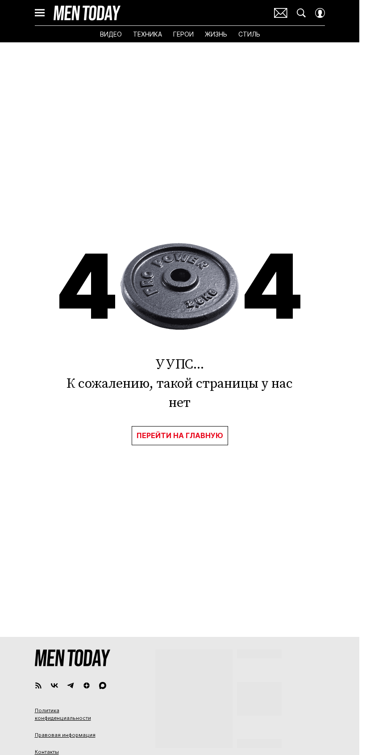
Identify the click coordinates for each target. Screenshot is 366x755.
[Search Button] (301, 13)
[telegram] (70, 685)
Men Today (87, 13)
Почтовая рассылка (280, 13)
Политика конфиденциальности (63, 714)
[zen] (86, 685)
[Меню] (40, 13)
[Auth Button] (320, 13)
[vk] (54, 685)
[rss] (38, 685)
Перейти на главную (180, 435)
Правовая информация (65, 735)
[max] (102, 685)
